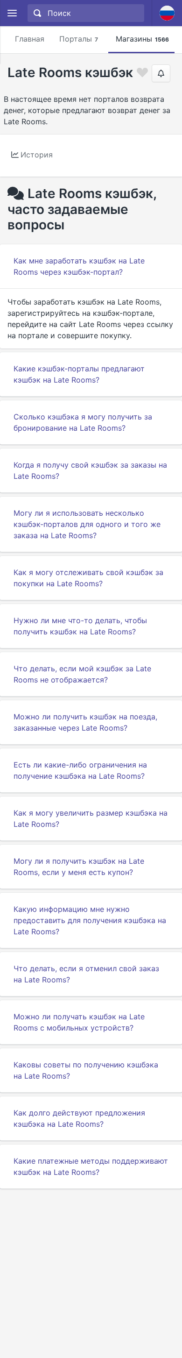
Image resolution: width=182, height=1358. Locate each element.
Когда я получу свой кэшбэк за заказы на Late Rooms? (90, 470)
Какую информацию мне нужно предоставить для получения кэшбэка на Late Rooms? (90, 920)
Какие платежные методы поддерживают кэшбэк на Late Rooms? (91, 1166)
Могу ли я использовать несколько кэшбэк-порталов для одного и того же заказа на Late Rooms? (87, 524)
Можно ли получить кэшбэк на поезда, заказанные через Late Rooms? (85, 722)
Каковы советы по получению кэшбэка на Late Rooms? (86, 1070)
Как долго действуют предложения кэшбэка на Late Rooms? (79, 1118)
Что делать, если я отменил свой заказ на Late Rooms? (86, 974)
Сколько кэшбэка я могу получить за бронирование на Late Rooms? (83, 422)
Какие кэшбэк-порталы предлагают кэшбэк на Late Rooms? (79, 374)
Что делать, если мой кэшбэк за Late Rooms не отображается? (82, 674)
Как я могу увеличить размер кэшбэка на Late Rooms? (91, 818)
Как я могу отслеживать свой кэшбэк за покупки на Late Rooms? (88, 578)
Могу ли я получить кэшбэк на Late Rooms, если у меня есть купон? (79, 866)
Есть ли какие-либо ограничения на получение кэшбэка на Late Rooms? (80, 770)
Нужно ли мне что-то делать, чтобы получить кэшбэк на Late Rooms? (80, 626)
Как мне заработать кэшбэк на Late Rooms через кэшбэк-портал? (79, 266)
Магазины (142, 38)
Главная (29, 38)
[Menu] (12, 13)
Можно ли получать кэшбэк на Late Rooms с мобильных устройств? (79, 1022)
